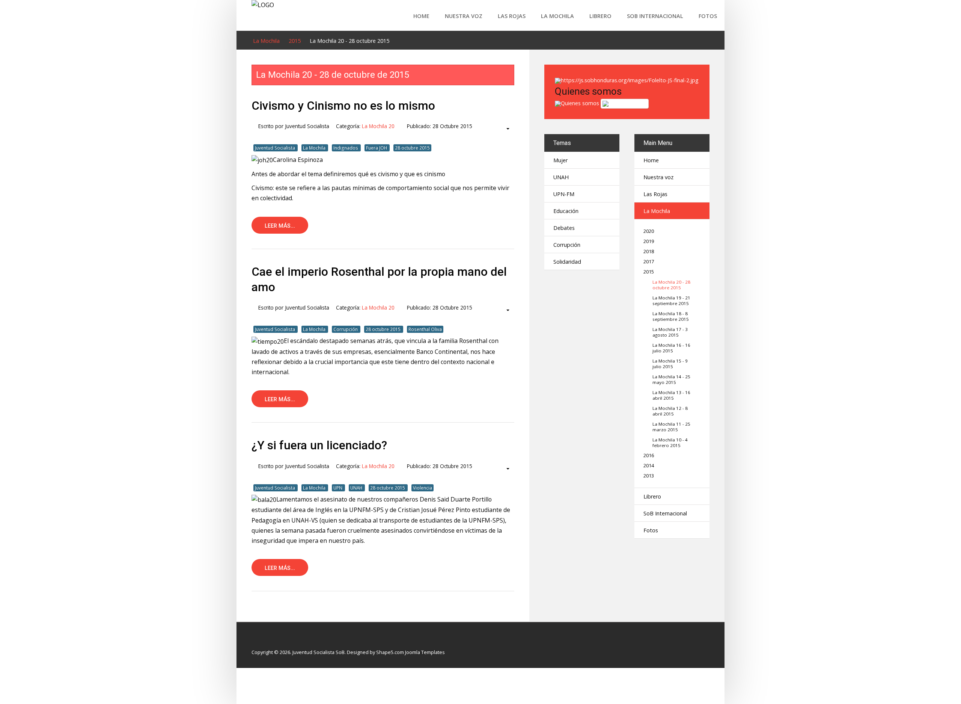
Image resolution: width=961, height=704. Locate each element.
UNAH (356, 488)
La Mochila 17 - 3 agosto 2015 (670, 332)
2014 (648, 465)
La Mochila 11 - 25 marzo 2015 (671, 426)
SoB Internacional (655, 16)
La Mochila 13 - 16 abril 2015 (671, 395)
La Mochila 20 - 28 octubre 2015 (671, 284)
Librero (600, 16)
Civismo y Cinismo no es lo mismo (343, 106)
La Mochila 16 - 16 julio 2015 (671, 348)
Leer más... (280, 226)
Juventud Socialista (275, 148)
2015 (648, 272)
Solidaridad (567, 261)
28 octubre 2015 (412, 148)
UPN (338, 488)
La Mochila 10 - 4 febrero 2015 (670, 442)
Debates (564, 227)
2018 (648, 251)
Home (421, 16)
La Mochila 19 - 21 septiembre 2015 (671, 300)
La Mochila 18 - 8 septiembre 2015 (670, 316)
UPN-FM (563, 194)
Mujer (560, 160)
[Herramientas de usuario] (504, 128)
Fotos (708, 16)
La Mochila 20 (378, 126)
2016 (648, 455)
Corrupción (346, 329)
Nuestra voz (463, 16)
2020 (648, 231)
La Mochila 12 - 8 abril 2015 (670, 411)
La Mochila (557, 16)
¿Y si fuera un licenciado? (319, 445)
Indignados (346, 148)
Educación (565, 211)
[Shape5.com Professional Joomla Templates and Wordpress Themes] (267, 640)
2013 (648, 476)
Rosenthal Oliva (425, 329)
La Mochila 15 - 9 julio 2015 (670, 363)
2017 (648, 261)
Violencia (422, 488)
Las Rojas (512, 16)
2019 (648, 241)
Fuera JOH (377, 148)
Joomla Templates (425, 652)
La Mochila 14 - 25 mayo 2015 (671, 379)
